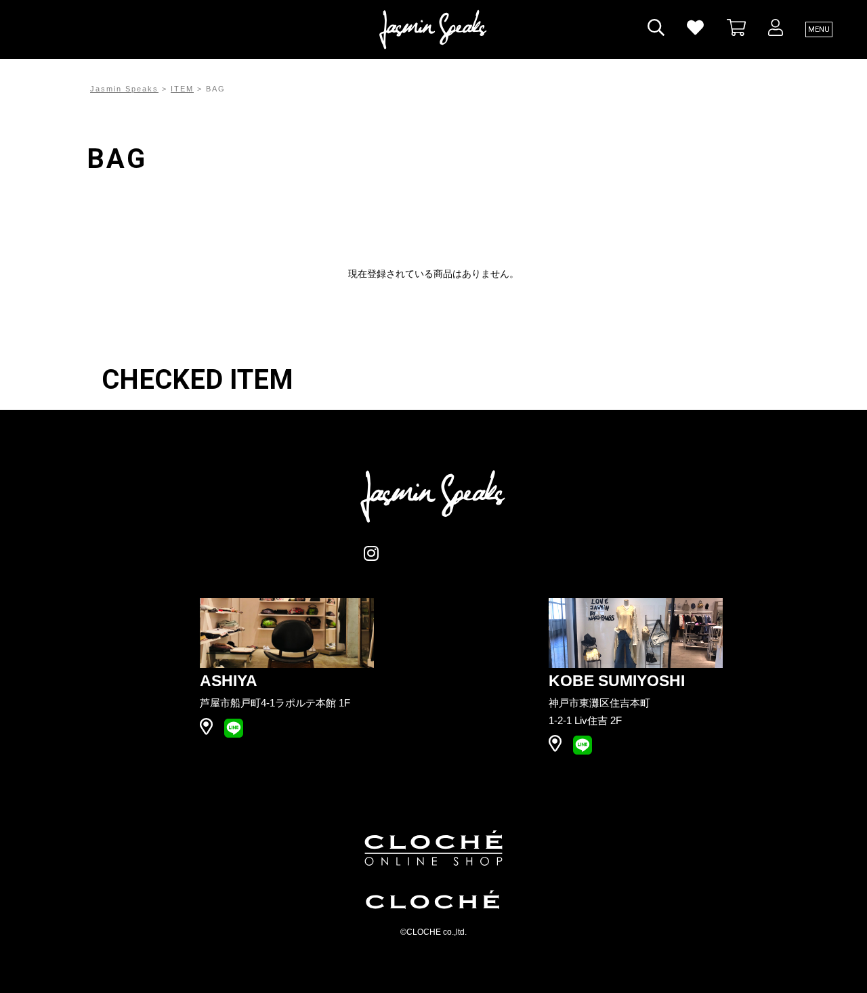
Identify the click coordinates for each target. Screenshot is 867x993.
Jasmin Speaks (124, 89)
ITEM (182, 89)
